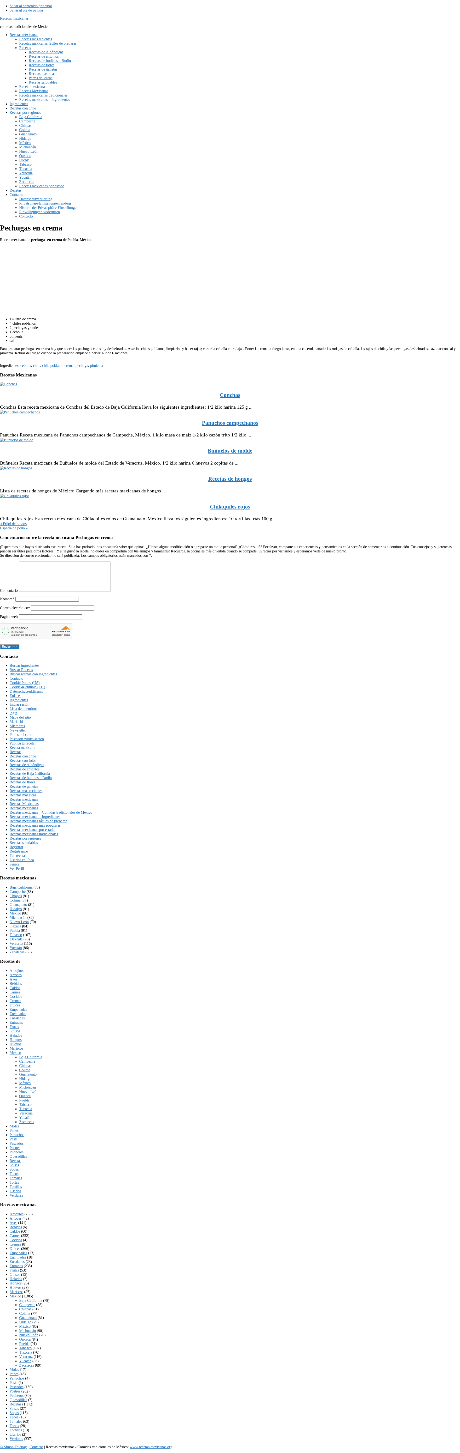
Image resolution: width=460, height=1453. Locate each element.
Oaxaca (15, 926)
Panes (14, 1130)
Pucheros (16, 1152)
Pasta (13, 1139)
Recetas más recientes (26, 791)
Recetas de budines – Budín (31, 778)
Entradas (16, 1022)
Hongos (16, 1040)
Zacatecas (17, 952)
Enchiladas (18, 1014)
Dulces (15, 1005)
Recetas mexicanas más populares (35, 825)
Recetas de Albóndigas (27, 765)
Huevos (15, 1044)
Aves (13, 979)
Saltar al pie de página (26, 10)
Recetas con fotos (23, 760)
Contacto (16, 678)
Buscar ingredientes (24, 665)
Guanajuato (18, 904)
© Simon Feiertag (13, 1447)
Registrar (16, 847)
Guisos (15, 1031)
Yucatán (16, 948)
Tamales (16, 1178)
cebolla (25, 365)
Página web (9, 617)
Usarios (15, 1191)
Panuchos (17, 1135)
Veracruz (16, 943)
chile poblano (52, 365)
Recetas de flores (22, 782)
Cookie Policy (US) (25, 683)
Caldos (15, 988)
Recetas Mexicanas (24, 804)
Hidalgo (16, 909)
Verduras (16, 1195)
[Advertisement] (144, 279)
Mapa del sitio (20, 717)
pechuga (81, 365)
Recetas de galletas (24, 786)
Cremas (15, 1001)
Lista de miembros (23, 709)
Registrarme (19, 851)
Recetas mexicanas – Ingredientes (35, 817)
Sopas (14, 1169)
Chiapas (16, 896)
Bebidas (16, 983)
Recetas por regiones (25, 838)
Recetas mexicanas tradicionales (34, 834)
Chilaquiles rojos (230, 507)
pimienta (96, 365)
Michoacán (18, 917)
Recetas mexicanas (14, 18)
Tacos (14, 1174)
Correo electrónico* (15, 608)
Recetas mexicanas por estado (32, 830)
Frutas (14, 1027)
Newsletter (18, 730)
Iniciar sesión (19, 704)
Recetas (15, 752)
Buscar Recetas (21, 670)
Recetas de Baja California (30, 773)
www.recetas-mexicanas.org (151, 1447)
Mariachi (16, 722)
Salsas (14, 1165)
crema (69, 365)
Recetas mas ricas (23, 795)
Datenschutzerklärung (26, 691)
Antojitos (16, 971)
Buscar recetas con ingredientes (33, 674)
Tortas (14, 1182)
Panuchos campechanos (230, 423)
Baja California (21, 887)
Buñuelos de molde (230, 451)
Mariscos (16, 1048)
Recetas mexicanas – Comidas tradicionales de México (51, 812)
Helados (16, 1035)
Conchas (230, 395)
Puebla (15, 930)
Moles (14, 1126)
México (15, 913)
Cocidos (16, 996)
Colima (15, 900)
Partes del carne (21, 735)
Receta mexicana (22, 747)
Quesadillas (18, 1156)
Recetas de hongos (230, 479)
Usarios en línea (22, 860)
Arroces (16, 975)
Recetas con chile (23, 756)
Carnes (15, 992)
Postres (15, 1148)
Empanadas (18, 1009)
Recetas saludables (24, 843)
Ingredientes (19, 700)
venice (14, 864)
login (13, 713)
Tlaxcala (16, 939)
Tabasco (16, 935)
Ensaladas (17, 1018)
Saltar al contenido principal (31, 6)
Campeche (18, 892)
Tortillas (16, 1187)
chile (36, 365)
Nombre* (7, 599)
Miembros (17, 726)
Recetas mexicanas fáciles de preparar (38, 821)
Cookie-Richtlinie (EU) (27, 687)
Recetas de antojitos (25, 769)
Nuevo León (19, 922)
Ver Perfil (17, 868)
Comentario (9, 590)
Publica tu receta (22, 743)
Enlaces (15, 696)
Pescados (16, 1143)
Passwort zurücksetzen (27, 739)
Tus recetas (18, 856)
